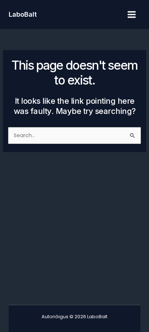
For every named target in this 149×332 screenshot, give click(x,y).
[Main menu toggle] (131, 14)
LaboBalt (23, 14)
